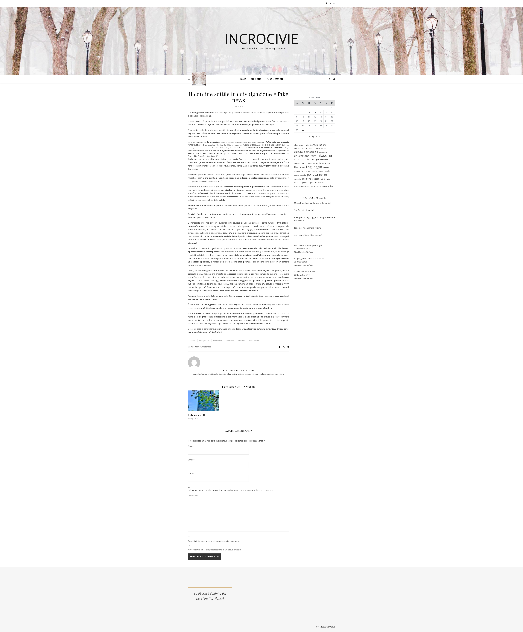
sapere (315, 178)
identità (297, 163)
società (321, 182)
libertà (297, 167)
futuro (310, 159)
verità (325, 186)
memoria (327, 167)
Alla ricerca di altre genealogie (308, 245)
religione (306, 178)
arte (307, 145)
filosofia (241, 340)
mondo (307, 171)
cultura (192, 340)
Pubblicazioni (275, 79)
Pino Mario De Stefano (201, 346)
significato (313, 182)
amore (302, 145)
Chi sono (256, 79)
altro (296, 145)
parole (327, 171)
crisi (310, 148)
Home (242, 79)
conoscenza (300, 148)
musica (314, 171)
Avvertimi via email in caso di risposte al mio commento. (214, 541)
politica (312, 174)
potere (323, 174)
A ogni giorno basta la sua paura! (309, 258)
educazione (217, 340)
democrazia (311, 151)
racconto (297, 179)
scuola (296, 182)
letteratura (324, 163)
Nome (191, 446)
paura (296, 175)
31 (303, 130)
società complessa (301, 186)
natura (321, 171)
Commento (193, 495)
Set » (318, 136)
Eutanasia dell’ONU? (200, 415)
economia (323, 152)
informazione (254, 340)
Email (191, 459)
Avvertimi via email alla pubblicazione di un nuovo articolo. (214, 549)
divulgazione (204, 340)
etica (313, 156)
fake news (230, 340)
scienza (325, 178)
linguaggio (314, 167)
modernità (298, 171)
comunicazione (318, 144)
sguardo (304, 182)
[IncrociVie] (199, 79)
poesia (303, 175)
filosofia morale (300, 160)
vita (330, 186)
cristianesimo (320, 148)
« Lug (311, 136)
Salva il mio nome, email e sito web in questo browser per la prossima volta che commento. (230, 490)
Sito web (192, 473)
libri (303, 167)
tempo (318, 186)
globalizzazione (322, 160)
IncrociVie (261, 38)
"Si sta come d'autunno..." (305, 271)
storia (313, 186)
